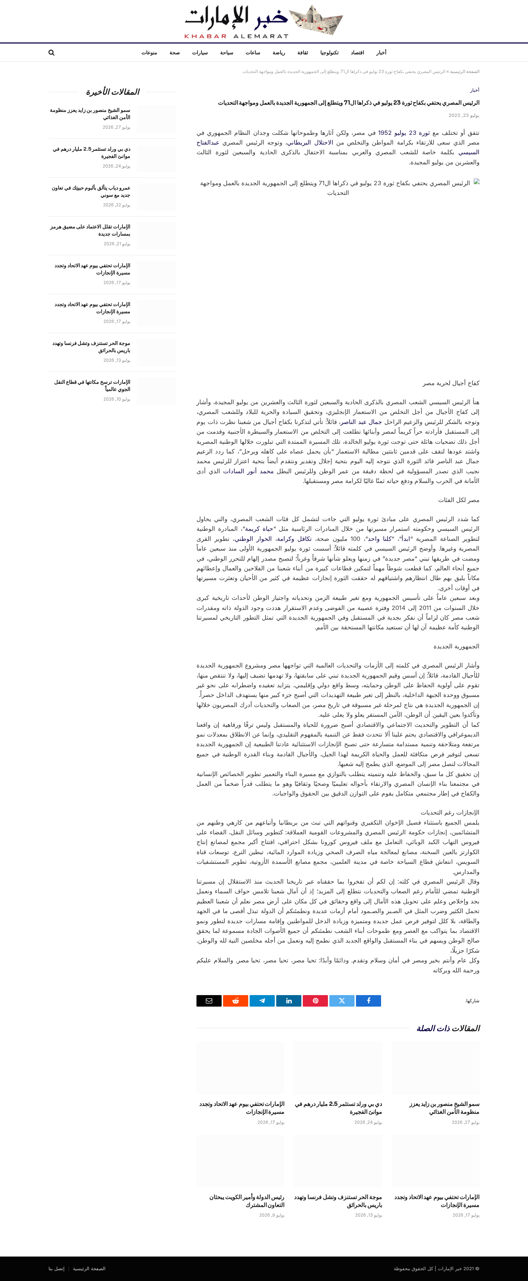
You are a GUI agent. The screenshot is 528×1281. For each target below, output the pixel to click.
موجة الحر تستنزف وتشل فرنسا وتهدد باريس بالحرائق (338, 1201)
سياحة (226, 52)
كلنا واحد (380, 538)
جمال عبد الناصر (361, 421)
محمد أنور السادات (248, 471)
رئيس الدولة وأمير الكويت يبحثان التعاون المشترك (246, 1201)
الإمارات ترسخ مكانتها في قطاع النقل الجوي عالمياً (92, 385)
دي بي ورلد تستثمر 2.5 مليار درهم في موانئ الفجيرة (338, 1108)
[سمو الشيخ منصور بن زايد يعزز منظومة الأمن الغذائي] (436, 1068)
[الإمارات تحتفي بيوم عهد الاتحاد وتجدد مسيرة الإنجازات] (240, 1068)
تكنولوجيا (329, 52)
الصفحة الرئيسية (465, 71)
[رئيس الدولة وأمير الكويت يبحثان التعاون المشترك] (240, 1161)
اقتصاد (357, 52)
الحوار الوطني (253, 538)
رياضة (279, 52)
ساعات (253, 52)
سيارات (200, 52)
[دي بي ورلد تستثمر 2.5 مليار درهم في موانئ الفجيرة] (338, 1068)
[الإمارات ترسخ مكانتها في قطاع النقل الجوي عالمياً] (156, 391)
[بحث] (52, 53)
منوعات (149, 52)
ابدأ (406, 538)
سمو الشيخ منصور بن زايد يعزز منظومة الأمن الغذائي (444, 1108)
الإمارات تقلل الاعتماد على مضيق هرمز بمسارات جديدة (90, 230)
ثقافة (302, 52)
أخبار (381, 52)
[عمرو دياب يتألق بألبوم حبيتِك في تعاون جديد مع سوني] (156, 197)
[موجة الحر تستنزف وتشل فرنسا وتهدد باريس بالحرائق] (338, 1161)
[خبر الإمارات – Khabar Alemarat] (264, 21)
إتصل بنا (56, 1268)
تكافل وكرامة (294, 538)
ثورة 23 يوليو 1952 (404, 132)
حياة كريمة (259, 528)
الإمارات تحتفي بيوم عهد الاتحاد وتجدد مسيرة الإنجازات (241, 1108)
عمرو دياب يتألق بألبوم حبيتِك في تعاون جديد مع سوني (91, 191)
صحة (175, 52)
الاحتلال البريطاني (310, 142)
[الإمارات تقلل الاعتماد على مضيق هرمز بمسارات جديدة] (156, 236)
